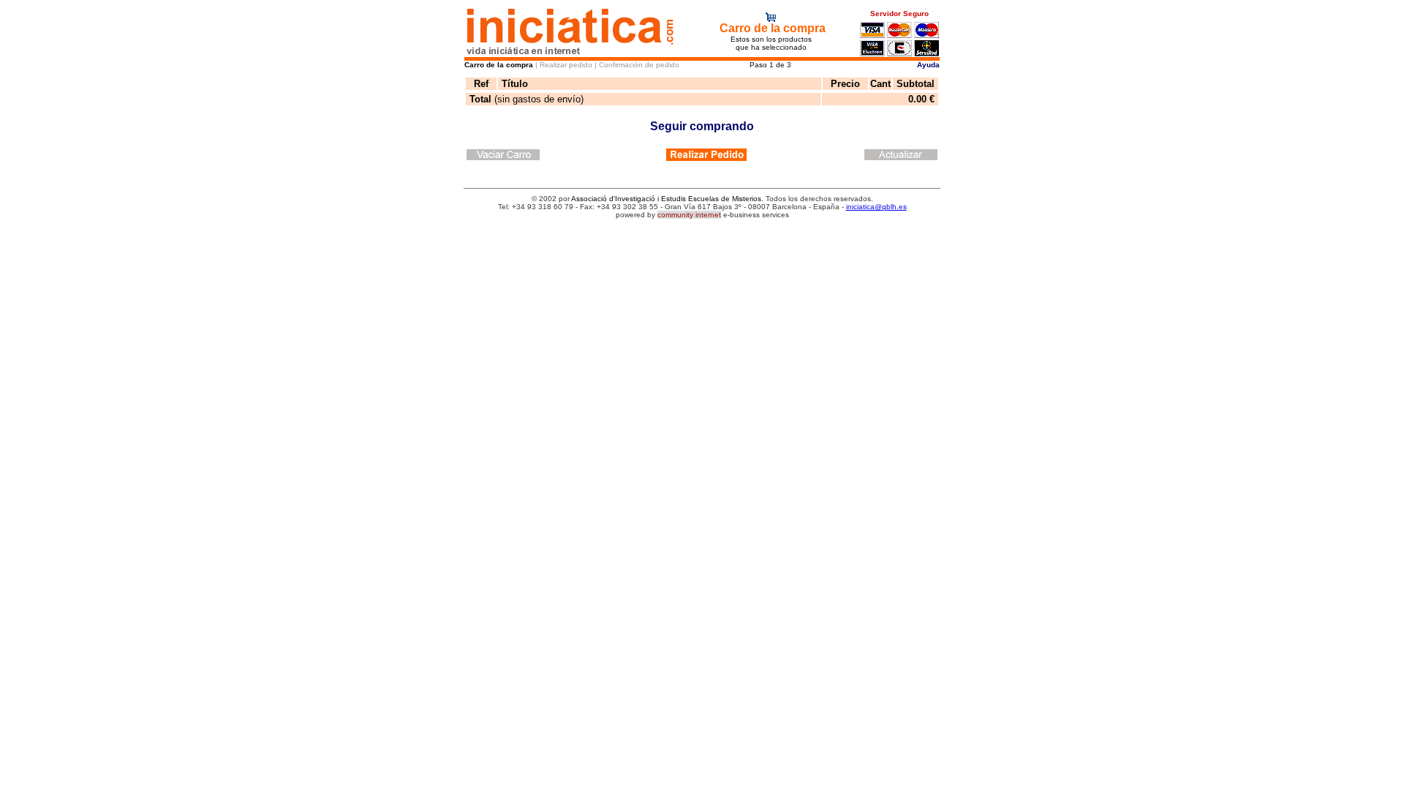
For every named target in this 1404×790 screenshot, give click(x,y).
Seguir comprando (702, 126)
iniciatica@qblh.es (876, 207)
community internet (689, 215)
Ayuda (928, 65)
